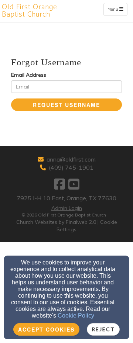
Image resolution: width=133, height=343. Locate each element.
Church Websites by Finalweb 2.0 (56, 222)
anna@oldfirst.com (71, 159)
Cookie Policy (76, 315)
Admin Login (66, 208)
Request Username (66, 104)
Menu (117, 9)
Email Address (28, 75)
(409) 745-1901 (71, 167)
